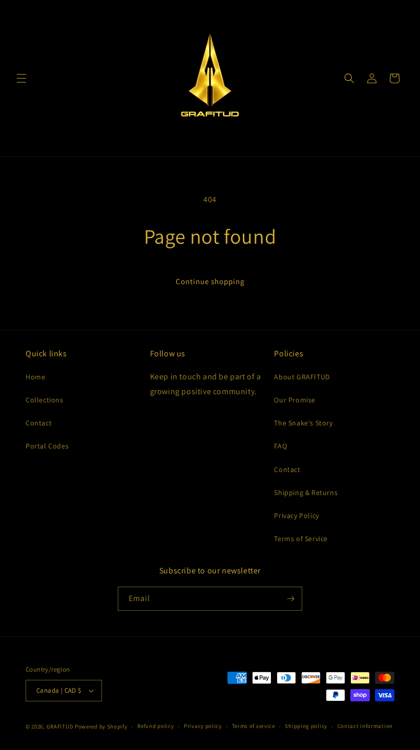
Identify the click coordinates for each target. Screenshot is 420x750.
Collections (45, 399)
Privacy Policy (296, 515)
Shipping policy (306, 726)
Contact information (365, 726)
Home (35, 376)
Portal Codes (47, 446)
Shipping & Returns (306, 492)
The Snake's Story (303, 422)
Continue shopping (210, 281)
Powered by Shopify (101, 726)
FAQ (280, 446)
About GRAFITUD (302, 376)
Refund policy (155, 726)
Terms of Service (301, 538)
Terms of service (253, 726)
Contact (39, 422)
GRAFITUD (60, 726)
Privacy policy (203, 726)
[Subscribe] (290, 599)
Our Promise (295, 399)
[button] (21, 78)
